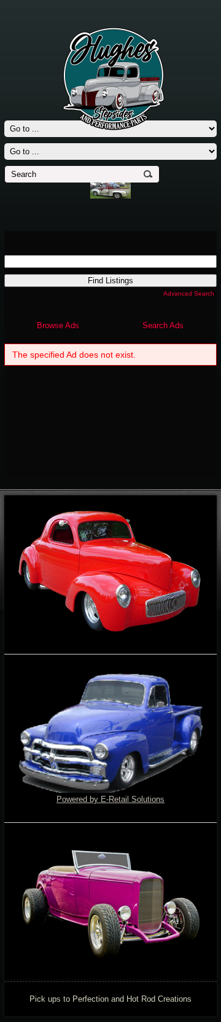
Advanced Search (188, 293)
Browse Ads (58, 325)
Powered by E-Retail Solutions (110, 799)
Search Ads (163, 325)
